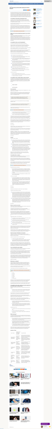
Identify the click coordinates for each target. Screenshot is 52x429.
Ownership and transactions (18, 3)
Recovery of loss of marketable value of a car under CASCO (39, 13)
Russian (1, 428)
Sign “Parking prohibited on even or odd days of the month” (39, 27)
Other (37, 3)
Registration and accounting (25, 3)
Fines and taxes (31, 3)
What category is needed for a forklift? (39, 23)
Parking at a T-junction (35, 15)
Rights (34, 3)
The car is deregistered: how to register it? (38, 20)
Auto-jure (11, 1)
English (41, 1)
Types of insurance (12, 3)
